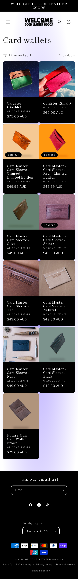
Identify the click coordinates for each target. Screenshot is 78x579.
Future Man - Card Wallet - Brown (18, 439)
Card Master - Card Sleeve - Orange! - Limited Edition (20, 171)
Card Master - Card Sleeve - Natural (54, 306)
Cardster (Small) (57, 103)
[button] (8, 21)
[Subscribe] (62, 490)
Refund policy (24, 564)
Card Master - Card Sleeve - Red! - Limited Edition (55, 171)
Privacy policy (44, 564)
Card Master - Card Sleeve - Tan (18, 306)
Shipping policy (41, 570)
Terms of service (65, 564)
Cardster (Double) (14, 105)
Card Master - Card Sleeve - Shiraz (54, 240)
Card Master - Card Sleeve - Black (54, 372)
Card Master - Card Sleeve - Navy (18, 372)
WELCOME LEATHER (37, 559)
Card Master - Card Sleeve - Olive (18, 240)
